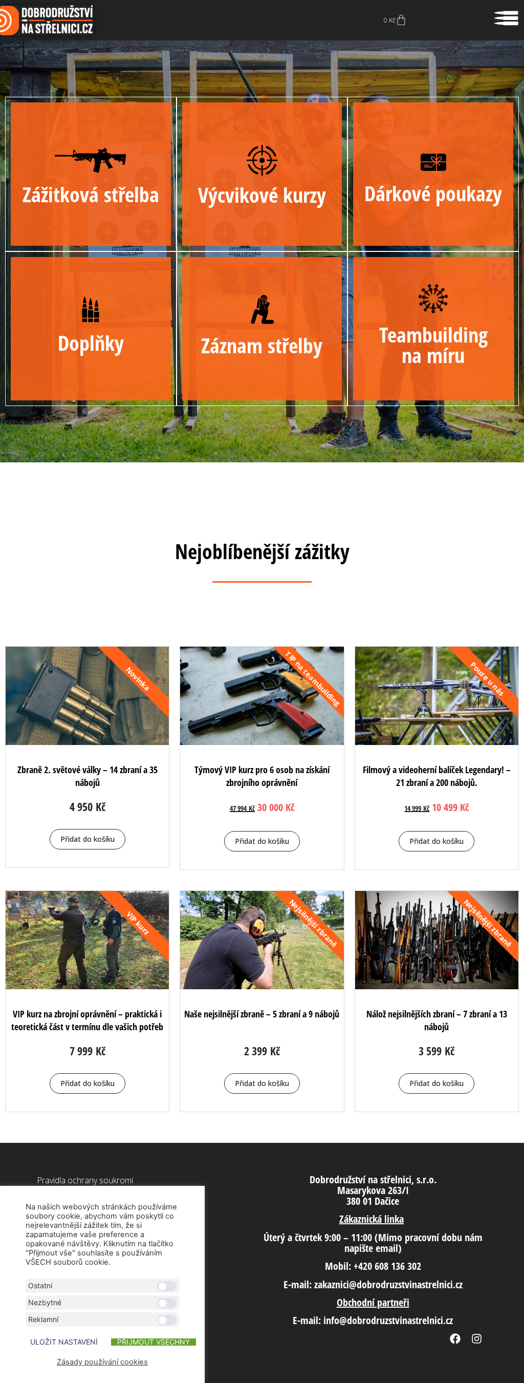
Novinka (138, 679)
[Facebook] (455, 1339)
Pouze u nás (488, 679)
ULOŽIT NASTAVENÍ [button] (64, 1342)
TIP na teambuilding (313, 679)
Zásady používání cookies (102, 1362)
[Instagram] (476, 1339)
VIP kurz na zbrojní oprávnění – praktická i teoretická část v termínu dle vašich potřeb (87, 1020)
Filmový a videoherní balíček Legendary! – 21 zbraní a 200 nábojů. (437, 776)
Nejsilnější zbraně (313, 923)
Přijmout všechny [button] (153, 1342)
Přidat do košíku (87, 839)
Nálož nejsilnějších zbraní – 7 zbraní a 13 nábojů (436, 1020)
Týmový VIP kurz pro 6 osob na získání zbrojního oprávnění (262, 776)
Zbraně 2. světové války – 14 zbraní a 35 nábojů (87, 776)
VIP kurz (138, 923)
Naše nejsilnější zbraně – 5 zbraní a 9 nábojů (261, 1014)
